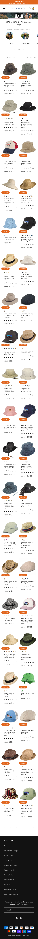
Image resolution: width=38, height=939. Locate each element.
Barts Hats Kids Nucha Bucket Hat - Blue (10, 238)
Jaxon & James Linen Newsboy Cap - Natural (27, 732)
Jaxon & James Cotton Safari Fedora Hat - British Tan (10, 315)
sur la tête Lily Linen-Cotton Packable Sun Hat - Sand (27, 276)
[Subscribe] (31, 910)
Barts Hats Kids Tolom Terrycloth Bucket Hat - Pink (10, 427)
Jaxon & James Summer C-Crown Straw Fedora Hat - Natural (9, 277)
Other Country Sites (11, 894)
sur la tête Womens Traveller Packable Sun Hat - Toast (26, 200)
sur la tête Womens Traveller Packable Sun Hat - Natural (9, 655)
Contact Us (8, 860)
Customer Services (10, 865)
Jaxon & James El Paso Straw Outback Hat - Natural (10, 582)
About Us (7, 884)
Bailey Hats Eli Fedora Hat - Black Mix (10, 619)
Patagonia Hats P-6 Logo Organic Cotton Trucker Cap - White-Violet (27, 621)
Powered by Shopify (24, 935)
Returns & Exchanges (11, 851)
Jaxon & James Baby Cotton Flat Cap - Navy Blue (27, 315)
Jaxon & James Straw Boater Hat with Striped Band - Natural (27, 544)
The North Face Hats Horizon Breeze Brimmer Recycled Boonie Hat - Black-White (27, 124)
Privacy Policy (8, 875)
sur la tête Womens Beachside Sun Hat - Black (27, 504)
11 (27, 827)
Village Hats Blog (10, 889)
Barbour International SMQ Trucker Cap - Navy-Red (10, 163)
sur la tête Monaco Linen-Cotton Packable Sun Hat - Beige (9, 201)
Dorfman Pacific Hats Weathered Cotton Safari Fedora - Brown (10, 85)
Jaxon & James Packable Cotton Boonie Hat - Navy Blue (9, 505)
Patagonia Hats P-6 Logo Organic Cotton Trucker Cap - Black (27, 239)
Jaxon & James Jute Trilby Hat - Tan (27, 351)
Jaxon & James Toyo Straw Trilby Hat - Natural (9, 694)
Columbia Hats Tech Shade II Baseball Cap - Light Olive (10, 543)
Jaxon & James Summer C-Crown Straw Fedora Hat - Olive (26, 656)
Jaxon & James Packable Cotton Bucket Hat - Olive (26, 85)
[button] (4, 8)
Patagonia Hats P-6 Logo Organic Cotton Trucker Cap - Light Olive (27, 810)
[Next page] (33, 827)
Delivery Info (8, 846)
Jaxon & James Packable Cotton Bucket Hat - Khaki (26, 163)
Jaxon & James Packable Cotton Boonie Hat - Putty (9, 122)
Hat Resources (9, 880)
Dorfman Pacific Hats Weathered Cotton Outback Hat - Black (10, 466)
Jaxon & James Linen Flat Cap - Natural (27, 582)
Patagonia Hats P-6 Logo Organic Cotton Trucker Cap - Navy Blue (27, 428)
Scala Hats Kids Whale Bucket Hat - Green (27, 694)
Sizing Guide (8, 855)
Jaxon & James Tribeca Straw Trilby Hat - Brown (9, 770)
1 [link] (4, 827)
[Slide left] (14, 49)
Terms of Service (9, 870)
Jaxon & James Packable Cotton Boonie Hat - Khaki (9, 389)
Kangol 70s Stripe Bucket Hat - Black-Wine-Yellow (9, 809)
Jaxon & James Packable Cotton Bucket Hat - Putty (26, 389)
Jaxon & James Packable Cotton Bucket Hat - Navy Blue (26, 467)
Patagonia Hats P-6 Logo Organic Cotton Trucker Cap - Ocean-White (10, 733)
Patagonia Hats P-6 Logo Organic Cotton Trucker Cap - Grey (10, 352)
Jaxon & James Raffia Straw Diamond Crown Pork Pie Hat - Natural (27, 771)
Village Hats (15, 935)
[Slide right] (23, 49)
